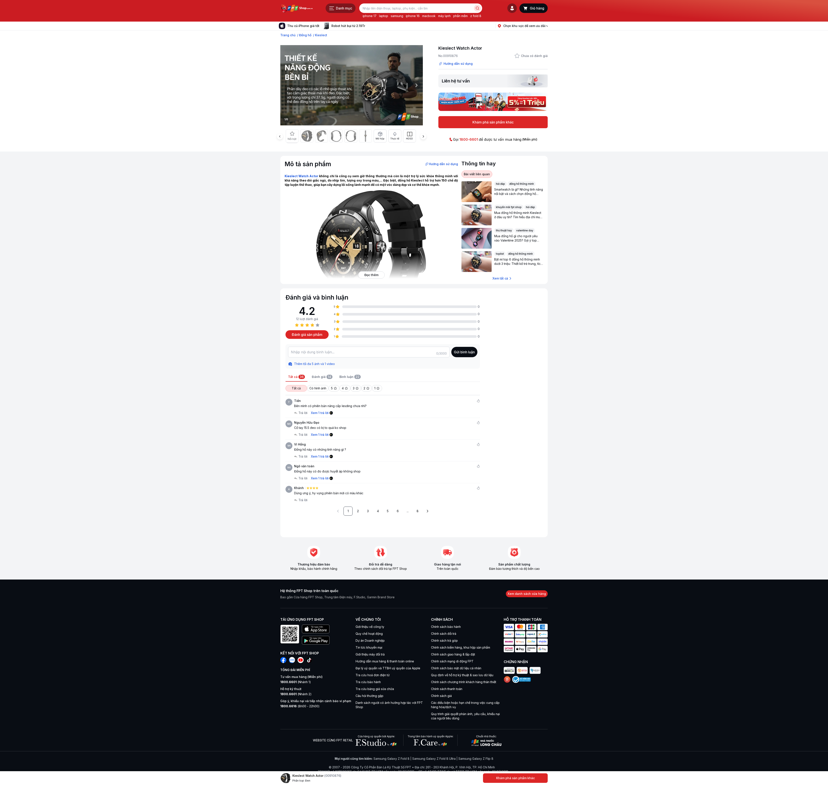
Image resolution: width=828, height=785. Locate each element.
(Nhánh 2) (296, 694)
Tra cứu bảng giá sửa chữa (375, 689)
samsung (397, 16)
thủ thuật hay (504, 230)
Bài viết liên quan (477, 174)
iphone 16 (413, 16)
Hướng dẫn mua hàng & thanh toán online (385, 661)
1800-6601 (468, 139)
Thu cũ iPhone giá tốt (303, 26)
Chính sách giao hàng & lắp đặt (453, 654)
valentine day (524, 230)
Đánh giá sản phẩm (307, 334)
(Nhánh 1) (295, 682)
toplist (500, 253)
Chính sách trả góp (444, 640)
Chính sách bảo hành (446, 627)
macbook (429, 16)
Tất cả (296, 388)
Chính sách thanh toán (446, 689)
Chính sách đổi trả (443, 633)
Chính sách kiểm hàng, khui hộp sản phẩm (460, 647)
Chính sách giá (441, 696)
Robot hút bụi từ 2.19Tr (348, 26)
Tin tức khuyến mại (369, 647)
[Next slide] (368, 26)
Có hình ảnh (317, 388)
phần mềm (460, 16)
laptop (383, 16)
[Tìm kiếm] (477, 8)
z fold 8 (475, 16)
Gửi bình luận (464, 352)
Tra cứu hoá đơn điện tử (373, 675)
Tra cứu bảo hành (368, 682)
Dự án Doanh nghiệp (370, 640)
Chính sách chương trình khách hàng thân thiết (463, 682)
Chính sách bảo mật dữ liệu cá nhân (456, 668)
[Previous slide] (280, 136)
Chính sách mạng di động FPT (452, 661)
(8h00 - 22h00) (300, 706)
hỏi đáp (500, 183)
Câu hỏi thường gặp (369, 696)
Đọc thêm (371, 275)
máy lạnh (444, 16)
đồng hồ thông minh (521, 183)
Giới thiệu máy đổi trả (370, 654)
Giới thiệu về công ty (370, 627)
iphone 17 (369, 16)
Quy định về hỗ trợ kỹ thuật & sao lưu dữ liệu (462, 675)
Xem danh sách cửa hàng (527, 593)
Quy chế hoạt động (369, 633)
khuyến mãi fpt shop (509, 207)
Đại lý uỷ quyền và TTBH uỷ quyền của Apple (388, 668)
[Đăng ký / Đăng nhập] (512, 8)
